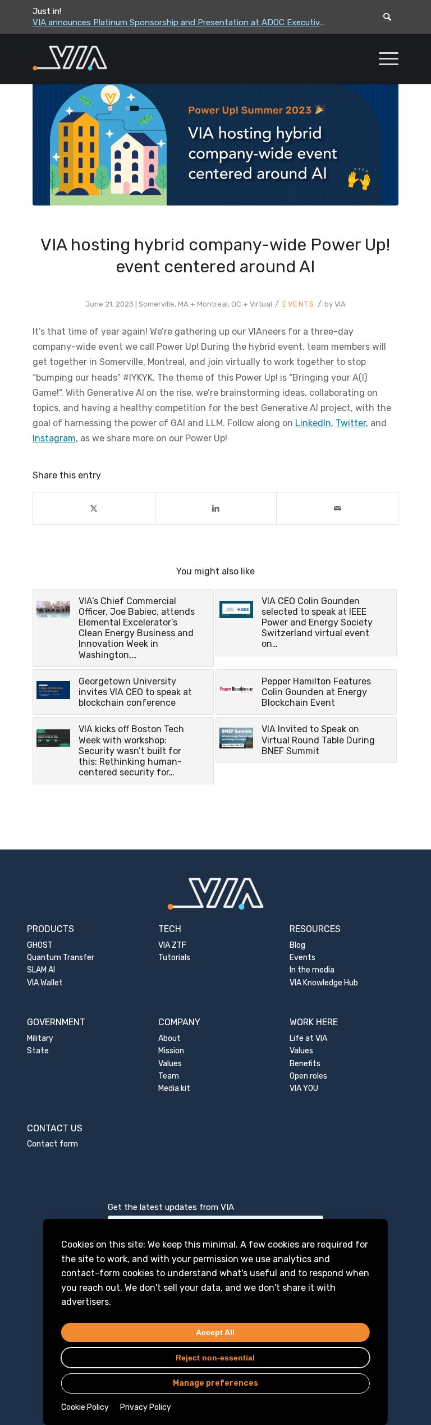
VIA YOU (304, 1088)
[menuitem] (383, 59)
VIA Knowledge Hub (324, 983)
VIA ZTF (172, 945)
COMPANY (179, 1022)
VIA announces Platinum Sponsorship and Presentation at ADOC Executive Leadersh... (200, 22)
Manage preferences (215, 1383)
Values (170, 1063)
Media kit (174, 1088)
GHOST (40, 945)
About (169, 1038)
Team (168, 1076)
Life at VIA (308, 1038)
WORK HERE (314, 1022)
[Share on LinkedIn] (216, 508)
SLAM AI (41, 970)
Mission (171, 1051)
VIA (340, 304)
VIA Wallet (45, 983)
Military (40, 1038)
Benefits (305, 1063)
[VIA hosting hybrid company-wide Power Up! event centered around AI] (216, 141)
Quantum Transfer (60, 957)
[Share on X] (94, 508)
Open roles (308, 1076)
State (38, 1051)
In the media (312, 970)
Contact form (52, 1144)
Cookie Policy (85, 1407)
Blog (297, 945)
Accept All (215, 1332)
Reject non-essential (215, 1357)
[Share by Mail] (337, 508)
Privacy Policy (145, 1407)
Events (298, 304)
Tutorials (174, 957)
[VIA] (107, 59)
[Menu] (383, 59)
